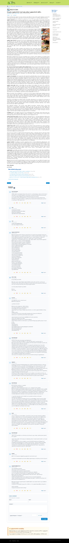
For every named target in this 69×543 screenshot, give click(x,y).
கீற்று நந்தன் (9, 13)
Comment (11, 504)
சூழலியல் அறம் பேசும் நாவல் (57, 31)
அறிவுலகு (51, 2)
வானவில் (58, 2)
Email (30, 499)
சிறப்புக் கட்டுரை (17, 13)
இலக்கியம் (29, 2)
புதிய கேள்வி (40, 515)
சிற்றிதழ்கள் (36, 2)
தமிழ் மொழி (14, 15)
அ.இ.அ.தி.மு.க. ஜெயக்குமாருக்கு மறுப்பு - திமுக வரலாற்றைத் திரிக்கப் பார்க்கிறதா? (57, 39)
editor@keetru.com (12, 532)
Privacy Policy (14, 540)
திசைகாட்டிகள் (44, 2)
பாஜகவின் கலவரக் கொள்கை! (55, 22)
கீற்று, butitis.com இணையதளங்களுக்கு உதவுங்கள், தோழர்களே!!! (19, 175)
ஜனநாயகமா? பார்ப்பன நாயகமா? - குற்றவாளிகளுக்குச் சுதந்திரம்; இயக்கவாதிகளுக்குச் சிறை (23, 177)
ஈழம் (11, 15)
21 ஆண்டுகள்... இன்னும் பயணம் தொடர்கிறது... (17, 172)
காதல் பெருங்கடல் (55, 42)
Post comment (44, 519)
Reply (42, 202)
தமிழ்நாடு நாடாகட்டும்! (56, 27)
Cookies (18, 540)
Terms (10, 540)
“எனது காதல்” (55, 29)
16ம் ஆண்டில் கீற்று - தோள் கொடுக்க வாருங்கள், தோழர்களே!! (19, 174)
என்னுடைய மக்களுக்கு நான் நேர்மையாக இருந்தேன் (57, 19)
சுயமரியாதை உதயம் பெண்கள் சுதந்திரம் (55, 34)
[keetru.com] (11, 2)
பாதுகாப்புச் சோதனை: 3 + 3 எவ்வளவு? (16, 515)
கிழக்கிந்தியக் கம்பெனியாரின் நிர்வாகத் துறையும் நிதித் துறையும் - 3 (57, 15)
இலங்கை (8, 15)
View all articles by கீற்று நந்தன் (13, 179)
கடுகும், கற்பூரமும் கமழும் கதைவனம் (56, 25)
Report (45, 202)
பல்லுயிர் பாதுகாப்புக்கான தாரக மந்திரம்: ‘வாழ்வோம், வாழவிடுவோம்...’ (20, 171)
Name (10, 499)
